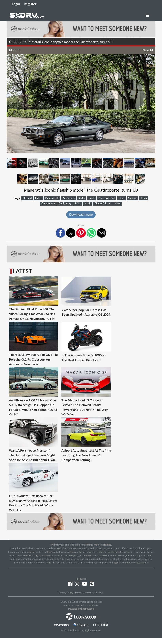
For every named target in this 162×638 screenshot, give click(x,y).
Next (146, 50)
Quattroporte (52, 198)
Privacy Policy (66, 593)
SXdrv (81, 198)
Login (16, 4)
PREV (16, 50)
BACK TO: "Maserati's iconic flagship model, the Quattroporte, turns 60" (62, 42)
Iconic (92, 198)
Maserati (27, 198)
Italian (38, 198)
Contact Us (88, 593)
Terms (78, 593)
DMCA (99, 593)
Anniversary (69, 198)
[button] (60, 233)
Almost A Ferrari (106, 198)
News (121, 198)
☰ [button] (147, 16)
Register (30, 4)
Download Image (81, 214)
